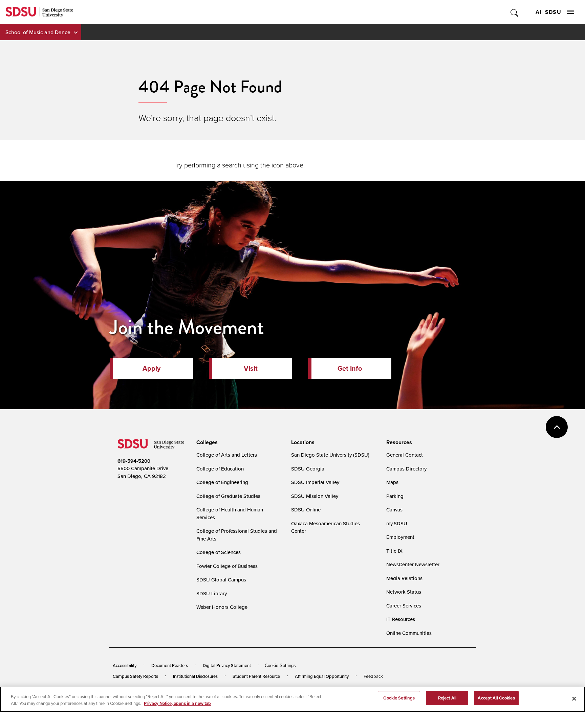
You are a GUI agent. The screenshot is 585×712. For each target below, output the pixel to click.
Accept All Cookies (496, 698)
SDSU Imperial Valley (315, 482)
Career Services (403, 605)
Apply (151, 368)
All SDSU (548, 12)
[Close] (574, 698)
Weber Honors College (221, 607)
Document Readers (169, 665)
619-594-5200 (133, 461)
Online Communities (409, 633)
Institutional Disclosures (195, 676)
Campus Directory (406, 468)
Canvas (394, 509)
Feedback (373, 676)
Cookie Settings (280, 665)
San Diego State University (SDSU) (330, 454)
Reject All (447, 698)
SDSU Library (211, 593)
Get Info (350, 368)
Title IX (394, 550)
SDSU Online (306, 509)
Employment (400, 537)
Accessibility (124, 665)
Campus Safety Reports (135, 676)
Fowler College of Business (227, 566)
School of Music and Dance (37, 32)
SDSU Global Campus (221, 579)
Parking (395, 496)
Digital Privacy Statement (227, 665)
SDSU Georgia (307, 468)
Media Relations (404, 578)
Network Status (403, 591)
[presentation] (206, 442)
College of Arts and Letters (226, 454)
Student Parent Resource (256, 676)
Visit (251, 368)
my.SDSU (396, 523)
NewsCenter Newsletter (412, 564)
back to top (557, 427)
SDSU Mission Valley (314, 496)
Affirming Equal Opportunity (322, 676)
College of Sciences (218, 552)
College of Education (220, 468)
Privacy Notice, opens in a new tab (177, 703)
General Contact (404, 454)
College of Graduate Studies (228, 496)
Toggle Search (515, 12)
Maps (392, 482)
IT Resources (400, 619)
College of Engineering (222, 482)
